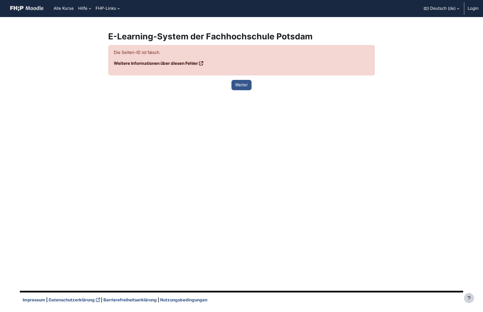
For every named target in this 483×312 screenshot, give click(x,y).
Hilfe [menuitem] (82, 8)
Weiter (241, 84)
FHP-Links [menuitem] (106, 8)
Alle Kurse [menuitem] (64, 8)
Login (473, 8)
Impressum (34, 300)
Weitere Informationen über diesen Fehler (156, 63)
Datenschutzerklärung (72, 300)
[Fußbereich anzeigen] (469, 298)
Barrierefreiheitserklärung (130, 300)
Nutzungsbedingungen (183, 300)
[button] (441, 8)
